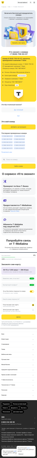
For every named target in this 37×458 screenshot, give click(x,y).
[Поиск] (30, 2)
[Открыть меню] (34, 2)
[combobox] (16, 279)
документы (14, 325)
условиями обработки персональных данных (15, 322)
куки (15, 451)
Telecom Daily (14, 211)
